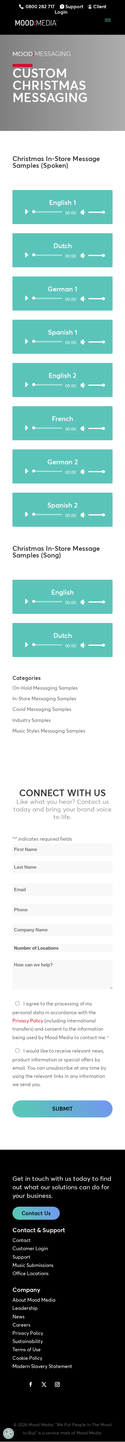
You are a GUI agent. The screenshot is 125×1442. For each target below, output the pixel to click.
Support (74, 6)
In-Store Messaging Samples (44, 698)
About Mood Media (34, 1300)
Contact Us (36, 1213)
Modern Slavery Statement (42, 1366)
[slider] (94, 212)
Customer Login (30, 1248)
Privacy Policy (27, 1021)
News (18, 1317)
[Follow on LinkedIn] (17, 1384)
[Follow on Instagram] (57, 1384)
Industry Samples (31, 720)
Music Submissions (32, 1265)
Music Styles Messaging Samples (48, 731)
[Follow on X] (44, 1384)
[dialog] (8, 1433)
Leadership (25, 1308)
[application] (62, 212)
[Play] (26, 211)
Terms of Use (26, 1349)
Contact (21, 1240)
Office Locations (30, 1273)
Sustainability (27, 1341)
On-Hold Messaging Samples (45, 688)
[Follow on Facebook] (30, 1384)
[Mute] (83, 212)
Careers (21, 1325)
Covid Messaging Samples (41, 709)
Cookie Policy (27, 1358)
